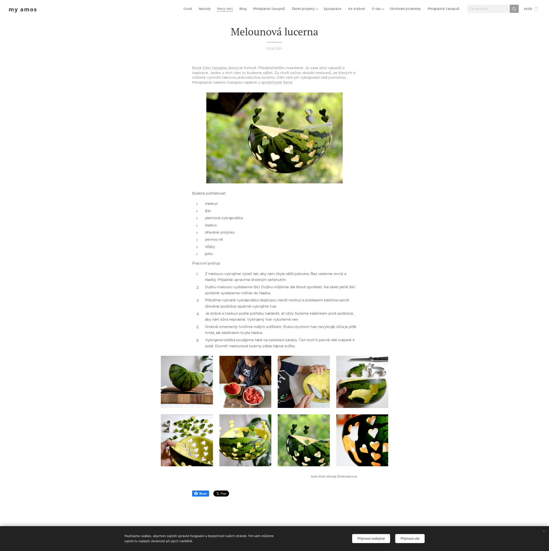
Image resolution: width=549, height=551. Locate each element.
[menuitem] (188, 8)
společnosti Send (276, 82)
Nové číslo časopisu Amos (215, 67)
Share (203, 493)
